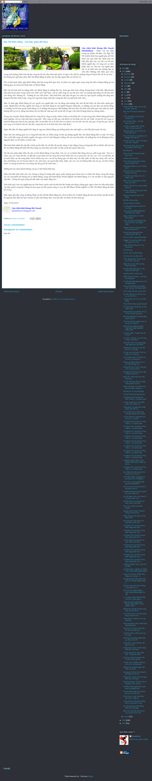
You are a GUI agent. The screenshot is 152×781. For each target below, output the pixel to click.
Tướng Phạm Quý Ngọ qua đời (134, 394)
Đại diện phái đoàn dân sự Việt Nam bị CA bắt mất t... (134, 269)
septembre (128, 83)
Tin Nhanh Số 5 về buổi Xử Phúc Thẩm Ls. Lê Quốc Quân (134, 442)
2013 (124, 720)
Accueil (58, 291)
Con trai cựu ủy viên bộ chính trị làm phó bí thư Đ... (134, 487)
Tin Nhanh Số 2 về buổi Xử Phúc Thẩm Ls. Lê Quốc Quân (134, 456)
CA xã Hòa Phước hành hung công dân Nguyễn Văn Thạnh (134, 413)
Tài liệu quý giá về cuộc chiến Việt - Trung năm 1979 (133, 653)
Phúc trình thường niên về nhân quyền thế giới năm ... (134, 162)
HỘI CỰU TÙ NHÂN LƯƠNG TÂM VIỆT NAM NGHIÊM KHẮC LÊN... (133, 328)
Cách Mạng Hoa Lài (14, 11)
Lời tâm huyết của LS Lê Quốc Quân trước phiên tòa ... (134, 403)
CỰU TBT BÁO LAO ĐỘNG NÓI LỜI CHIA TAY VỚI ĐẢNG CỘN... (134, 222)
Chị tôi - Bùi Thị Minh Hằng (132, 253)
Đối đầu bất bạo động (130, 200)
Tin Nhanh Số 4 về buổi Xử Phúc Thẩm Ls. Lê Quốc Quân (134, 447)
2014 (124, 71)
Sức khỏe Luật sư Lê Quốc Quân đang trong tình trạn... (134, 614)
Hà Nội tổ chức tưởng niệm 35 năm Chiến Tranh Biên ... (134, 502)
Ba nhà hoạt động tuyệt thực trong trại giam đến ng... (133, 233)
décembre (127, 74)
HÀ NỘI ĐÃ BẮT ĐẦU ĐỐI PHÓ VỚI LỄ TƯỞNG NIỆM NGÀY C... (134, 581)
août (125, 86)
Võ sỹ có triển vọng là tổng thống (134, 237)
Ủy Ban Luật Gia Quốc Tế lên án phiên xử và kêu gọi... (134, 353)
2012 (124, 723)
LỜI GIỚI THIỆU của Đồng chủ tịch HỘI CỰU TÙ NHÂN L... (134, 478)
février (126, 104)
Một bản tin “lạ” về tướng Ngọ (133, 391)
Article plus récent (11, 291)
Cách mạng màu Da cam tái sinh (134, 291)
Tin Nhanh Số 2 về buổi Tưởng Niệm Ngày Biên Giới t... (134, 555)
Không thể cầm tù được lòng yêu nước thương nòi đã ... (134, 368)
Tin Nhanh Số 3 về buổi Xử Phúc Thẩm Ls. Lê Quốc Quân (134, 452)
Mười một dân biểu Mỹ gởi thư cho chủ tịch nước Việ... (134, 712)
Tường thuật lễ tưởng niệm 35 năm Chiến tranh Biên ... (133, 541)
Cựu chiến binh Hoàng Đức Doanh (26, 208)
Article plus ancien (106, 291)
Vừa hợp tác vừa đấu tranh (132, 256)
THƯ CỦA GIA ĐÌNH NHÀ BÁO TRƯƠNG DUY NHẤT (134, 212)
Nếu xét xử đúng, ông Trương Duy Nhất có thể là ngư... (133, 146)
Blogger (90, 776)
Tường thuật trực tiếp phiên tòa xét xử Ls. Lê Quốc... (134, 418)
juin (125, 92)
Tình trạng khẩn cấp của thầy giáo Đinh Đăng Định (135, 624)
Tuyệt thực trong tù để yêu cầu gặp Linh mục (134, 644)
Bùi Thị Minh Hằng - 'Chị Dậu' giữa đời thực (133, 122)
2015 (124, 68)
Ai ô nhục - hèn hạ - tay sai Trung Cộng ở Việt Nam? (134, 339)
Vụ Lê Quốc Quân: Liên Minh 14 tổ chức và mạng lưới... (134, 358)
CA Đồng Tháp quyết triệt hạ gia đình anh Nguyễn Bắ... (134, 687)
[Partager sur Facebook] (37, 218)
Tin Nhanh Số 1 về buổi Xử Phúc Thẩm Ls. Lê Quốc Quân (134, 468)
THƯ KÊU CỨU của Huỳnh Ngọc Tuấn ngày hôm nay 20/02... (134, 344)
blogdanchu (136, 736)
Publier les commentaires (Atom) (63, 299)
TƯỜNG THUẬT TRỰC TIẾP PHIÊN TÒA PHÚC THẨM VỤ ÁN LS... (134, 462)
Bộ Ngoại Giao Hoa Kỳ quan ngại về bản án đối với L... (134, 373)
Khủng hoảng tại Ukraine (131, 203)
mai (125, 95)
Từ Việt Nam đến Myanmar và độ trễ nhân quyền (134, 282)
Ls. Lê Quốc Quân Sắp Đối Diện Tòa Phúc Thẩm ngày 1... (134, 598)
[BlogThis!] (33, 218)
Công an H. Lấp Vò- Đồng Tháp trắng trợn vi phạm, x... (134, 575)
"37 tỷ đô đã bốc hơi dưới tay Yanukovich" (133, 117)
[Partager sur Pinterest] (40, 218)
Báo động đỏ (127, 150)
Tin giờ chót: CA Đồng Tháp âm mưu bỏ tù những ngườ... (134, 663)
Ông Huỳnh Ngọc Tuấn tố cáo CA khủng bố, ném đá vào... (134, 682)
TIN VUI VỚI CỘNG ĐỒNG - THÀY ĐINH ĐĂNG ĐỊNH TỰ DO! (134, 592)
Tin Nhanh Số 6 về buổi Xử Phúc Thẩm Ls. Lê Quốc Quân (134, 437)
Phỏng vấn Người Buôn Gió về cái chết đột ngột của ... (134, 363)
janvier (126, 716)
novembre (127, 77)
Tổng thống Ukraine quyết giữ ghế (135, 304)
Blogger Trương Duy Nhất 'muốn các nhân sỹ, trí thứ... (134, 241)
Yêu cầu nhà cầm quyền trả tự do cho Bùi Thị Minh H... (135, 322)
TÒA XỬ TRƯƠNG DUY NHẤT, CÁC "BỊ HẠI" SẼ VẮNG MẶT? (135, 287)
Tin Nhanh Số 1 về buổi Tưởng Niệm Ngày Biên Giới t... (134, 560)
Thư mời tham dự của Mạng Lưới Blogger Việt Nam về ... (135, 137)
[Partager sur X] (35, 218)
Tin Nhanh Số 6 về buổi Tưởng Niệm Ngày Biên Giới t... (134, 531)
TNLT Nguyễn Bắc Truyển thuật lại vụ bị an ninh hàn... (134, 260)
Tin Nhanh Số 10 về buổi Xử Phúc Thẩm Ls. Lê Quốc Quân (134, 398)
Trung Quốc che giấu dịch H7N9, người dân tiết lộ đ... (134, 408)
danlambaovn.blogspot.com (23, 211)
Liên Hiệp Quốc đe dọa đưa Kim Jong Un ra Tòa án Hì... (134, 473)
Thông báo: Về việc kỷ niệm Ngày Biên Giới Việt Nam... (135, 678)
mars (126, 101)
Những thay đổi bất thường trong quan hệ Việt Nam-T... (134, 610)
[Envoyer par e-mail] (31, 218)
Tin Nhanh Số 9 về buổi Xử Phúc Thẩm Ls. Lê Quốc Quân (134, 422)
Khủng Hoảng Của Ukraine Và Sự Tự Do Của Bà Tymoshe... (135, 312)
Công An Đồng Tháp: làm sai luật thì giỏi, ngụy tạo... (134, 107)
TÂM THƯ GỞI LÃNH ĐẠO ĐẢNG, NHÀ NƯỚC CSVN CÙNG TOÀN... (133, 604)
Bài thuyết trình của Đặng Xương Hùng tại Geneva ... (134, 172)
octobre (127, 80)
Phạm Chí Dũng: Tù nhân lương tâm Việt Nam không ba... (134, 387)
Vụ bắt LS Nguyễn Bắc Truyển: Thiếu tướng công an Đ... (134, 127)
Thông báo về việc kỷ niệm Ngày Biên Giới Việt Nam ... (134, 649)
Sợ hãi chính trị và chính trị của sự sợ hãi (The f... (134, 295)
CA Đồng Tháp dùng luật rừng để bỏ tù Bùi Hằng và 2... (134, 492)
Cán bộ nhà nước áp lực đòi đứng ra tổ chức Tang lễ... (135, 142)
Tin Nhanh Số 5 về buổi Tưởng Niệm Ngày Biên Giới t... (134, 536)
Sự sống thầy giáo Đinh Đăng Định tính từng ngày (133, 707)
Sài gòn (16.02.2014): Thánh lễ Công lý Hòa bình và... (134, 512)
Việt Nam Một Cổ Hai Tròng (132, 273)
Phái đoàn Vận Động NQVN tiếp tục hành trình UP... (134, 639)
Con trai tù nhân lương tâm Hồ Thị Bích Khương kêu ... (133, 658)
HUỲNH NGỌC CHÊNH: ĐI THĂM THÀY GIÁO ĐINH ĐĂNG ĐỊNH (135, 570)
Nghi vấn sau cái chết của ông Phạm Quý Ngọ (133, 265)
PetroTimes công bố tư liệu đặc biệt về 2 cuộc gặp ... (134, 348)
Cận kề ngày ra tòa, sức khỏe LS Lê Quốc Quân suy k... (134, 497)
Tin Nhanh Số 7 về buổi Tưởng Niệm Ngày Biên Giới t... (134, 526)
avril (125, 98)
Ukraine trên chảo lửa (130, 158)
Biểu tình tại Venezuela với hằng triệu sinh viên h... (134, 182)
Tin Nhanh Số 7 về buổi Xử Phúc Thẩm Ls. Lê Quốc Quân (134, 432)
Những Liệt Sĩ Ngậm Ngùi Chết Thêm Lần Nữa (134, 668)
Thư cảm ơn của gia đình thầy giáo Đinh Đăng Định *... (133, 483)
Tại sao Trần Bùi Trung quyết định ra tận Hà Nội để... (135, 191)
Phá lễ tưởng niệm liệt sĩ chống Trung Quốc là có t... (134, 586)
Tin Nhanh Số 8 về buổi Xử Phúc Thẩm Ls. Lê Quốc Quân (134, 427)
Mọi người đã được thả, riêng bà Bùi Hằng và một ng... (134, 673)
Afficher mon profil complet (139, 739)
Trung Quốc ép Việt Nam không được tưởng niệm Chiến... (134, 702)
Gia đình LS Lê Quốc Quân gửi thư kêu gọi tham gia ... (134, 629)
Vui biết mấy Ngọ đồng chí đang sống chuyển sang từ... (134, 382)
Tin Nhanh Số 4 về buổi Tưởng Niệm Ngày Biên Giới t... (134, 546)
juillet (126, 89)
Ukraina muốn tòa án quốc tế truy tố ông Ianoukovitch (134, 228)
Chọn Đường (127, 250)
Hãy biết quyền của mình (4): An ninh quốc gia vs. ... (134, 132)
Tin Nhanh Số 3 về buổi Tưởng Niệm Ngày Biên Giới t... (134, 551)
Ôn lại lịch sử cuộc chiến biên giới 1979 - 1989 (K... (133, 697)
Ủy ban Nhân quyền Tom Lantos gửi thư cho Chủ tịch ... (134, 692)
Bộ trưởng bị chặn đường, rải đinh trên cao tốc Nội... (133, 522)
